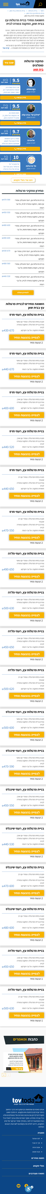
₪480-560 (6, 263)
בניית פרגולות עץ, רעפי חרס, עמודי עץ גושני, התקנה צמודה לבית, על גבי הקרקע (29, 255)
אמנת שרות (36, 1147)
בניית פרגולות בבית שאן (17, 11)
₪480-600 (6, 225)
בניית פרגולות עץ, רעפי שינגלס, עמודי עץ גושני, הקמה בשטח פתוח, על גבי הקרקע (29, 229)
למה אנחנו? (36, 1138)
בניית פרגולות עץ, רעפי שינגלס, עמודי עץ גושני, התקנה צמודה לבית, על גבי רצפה (29, 204)
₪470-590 (6, 199)
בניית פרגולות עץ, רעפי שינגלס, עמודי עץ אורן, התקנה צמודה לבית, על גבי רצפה (29, 280)
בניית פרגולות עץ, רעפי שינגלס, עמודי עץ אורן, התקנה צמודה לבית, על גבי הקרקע (29, 217)
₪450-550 (6, 212)
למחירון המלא (23, 292)
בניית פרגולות (32, 11)
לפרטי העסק (31, 92)
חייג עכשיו (21, 97)
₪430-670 (6, 250)
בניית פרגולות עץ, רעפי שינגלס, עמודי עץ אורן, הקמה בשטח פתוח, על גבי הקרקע (29, 268)
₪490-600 (6, 238)
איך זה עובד (36, 1143)
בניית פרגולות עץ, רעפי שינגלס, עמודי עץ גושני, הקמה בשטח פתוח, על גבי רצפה (29, 242)
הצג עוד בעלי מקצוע (23, 180)
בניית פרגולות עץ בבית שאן (35, 13)
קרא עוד (6, 48)
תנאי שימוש (36, 1152)
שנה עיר (9, 62)
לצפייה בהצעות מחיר (27, 337)
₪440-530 (6, 276)
